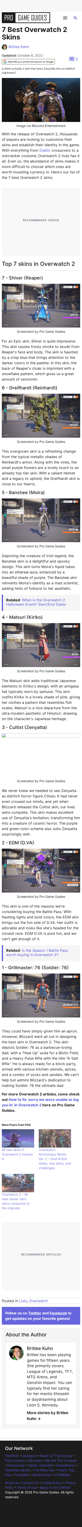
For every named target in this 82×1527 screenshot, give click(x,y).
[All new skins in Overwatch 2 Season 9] (18, 1138)
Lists (23, 1301)
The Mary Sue (44, 1470)
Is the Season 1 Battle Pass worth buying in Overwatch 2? (37, 952)
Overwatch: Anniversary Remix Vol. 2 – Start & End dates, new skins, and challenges (55, 1159)
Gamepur (29, 1456)
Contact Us (30, 1483)
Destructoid (16, 1465)
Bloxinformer (42, 1475)
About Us (12, 1483)
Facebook (58, 1313)
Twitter (34, 1313)
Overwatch (38, 1301)
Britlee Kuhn (19, 46)
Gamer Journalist (40, 1465)
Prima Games (15, 1460)
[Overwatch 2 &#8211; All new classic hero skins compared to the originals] (18, 1183)
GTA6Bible (62, 1475)
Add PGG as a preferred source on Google (31, 61)
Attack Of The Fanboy (55, 1456)
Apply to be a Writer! (55, 1487)
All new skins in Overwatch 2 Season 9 (17, 1154)
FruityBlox (22, 1475)
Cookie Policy (52, 1483)
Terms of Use (27, 1487)
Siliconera (35, 1460)
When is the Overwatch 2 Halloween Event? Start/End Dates (36, 602)
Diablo (45, 150)
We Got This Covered (61, 1460)
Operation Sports (18, 1470)
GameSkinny (65, 1465)
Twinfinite (12, 1456)
